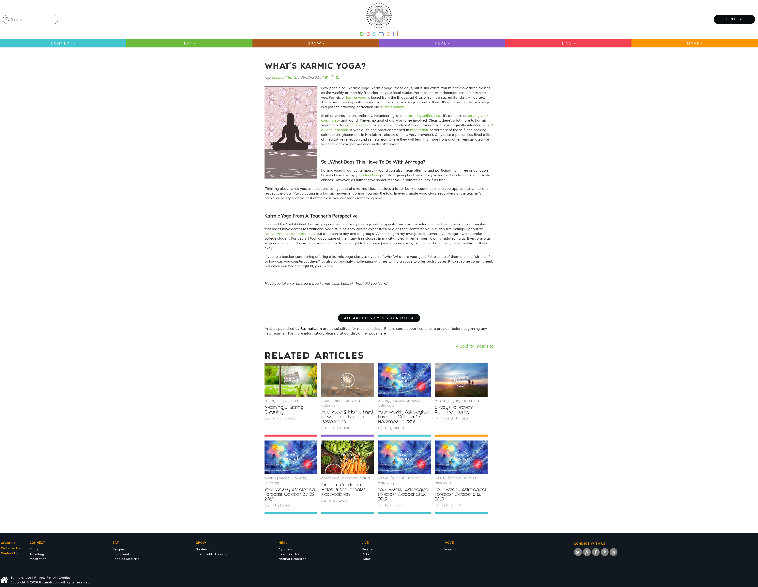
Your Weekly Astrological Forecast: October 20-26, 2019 (290, 495)
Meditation (38, 559)
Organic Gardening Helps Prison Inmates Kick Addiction (343, 490)
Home (296, 401)
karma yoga (356, 97)
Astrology (386, 406)
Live (567, 43)
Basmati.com (311, 328)
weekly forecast (391, 401)
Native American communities (290, 233)
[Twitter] (578, 552)
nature (365, 478)
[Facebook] (596, 552)
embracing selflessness (422, 115)
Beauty (367, 549)
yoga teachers (367, 175)
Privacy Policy (45, 577)
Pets (365, 554)
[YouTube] (613, 552)
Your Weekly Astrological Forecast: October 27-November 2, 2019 (403, 417)
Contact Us (9, 553)
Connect (62, 43)
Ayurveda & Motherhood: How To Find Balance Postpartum (347, 417)
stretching (470, 401)
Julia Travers (338, 501)
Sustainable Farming (211, 554)
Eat (188, 43)
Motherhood (331, 401)
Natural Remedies (293, 559)
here (382, 333)
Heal (441, 43)
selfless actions (392, 107)
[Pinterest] (605, 552)
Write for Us (10, 548)
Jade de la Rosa (455, 419)
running (442, 401)
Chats (34, 549)
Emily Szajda (339, 428)
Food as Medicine (126, 559)
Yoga (448, 549)
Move (693, 43)
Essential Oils (289, 554)
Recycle (283, 401)
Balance (328, 406)
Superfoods (122, 554)
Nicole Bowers (283, 419)
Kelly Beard (394, 428)
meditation (419, 130)
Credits (64, 577)
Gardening (330, 478)
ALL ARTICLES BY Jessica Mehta (379, 318)
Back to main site (475, 346)
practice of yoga (358, 125)
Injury (456, 401)
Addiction (349, 478)
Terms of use (20, 577)
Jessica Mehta (284, 77)
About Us (8, 543)
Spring (270, 401)
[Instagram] (587, 552)
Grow (315, 43)
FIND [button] (733, 19)
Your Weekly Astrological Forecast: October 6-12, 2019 (460, 495)
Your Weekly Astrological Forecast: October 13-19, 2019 (403, 495)
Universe (413, 401)
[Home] (379, 19)
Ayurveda (351, 401)
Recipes (119, 549)
